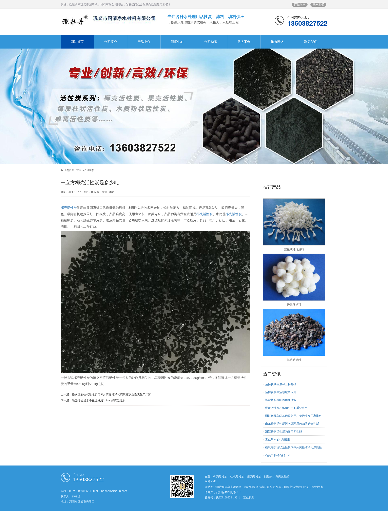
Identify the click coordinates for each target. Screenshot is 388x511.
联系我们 (318, 4)
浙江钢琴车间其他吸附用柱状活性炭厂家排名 (293, 415)
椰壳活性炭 (69, 207)
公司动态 (210, 41)
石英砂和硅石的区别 (278, 455)
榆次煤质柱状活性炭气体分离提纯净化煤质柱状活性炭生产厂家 (111, 394)
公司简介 (110, 41)
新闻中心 (177, 41)
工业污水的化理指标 (278, 439)
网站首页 (77, 41)
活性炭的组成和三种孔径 (280, 384)
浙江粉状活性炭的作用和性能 (283, 431)
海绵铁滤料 (294, 359)
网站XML (211, 481)
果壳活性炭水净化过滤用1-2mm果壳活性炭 (98, 400)
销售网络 (277, 41)
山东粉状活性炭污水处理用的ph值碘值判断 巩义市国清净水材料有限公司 (310, 423)
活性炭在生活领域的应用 (280, 392)
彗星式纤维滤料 (294, 249)
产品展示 (299, 4)
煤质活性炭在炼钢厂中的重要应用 (286, 407)
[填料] (194, 103)
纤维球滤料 (294, 304)
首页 (78, 170)
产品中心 (143, 41)
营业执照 (248, 497)
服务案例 (243, 41)
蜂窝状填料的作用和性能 (280, 400)
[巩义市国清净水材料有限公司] (109, 23)
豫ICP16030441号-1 (228, 497)
